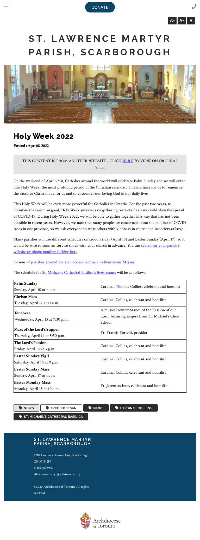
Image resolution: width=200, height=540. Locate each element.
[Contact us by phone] (194, 7)
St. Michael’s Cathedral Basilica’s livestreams (79, 272)
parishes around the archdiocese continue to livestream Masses (82, 262)
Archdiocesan (63, 408)
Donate (100, 7)
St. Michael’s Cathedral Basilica (52, 417)
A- (181, 20)
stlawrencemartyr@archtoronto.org (57, 474)
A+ (172, 20)
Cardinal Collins (135, 408)
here (127, 161)
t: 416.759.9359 (43, 468)
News (28, 408)
